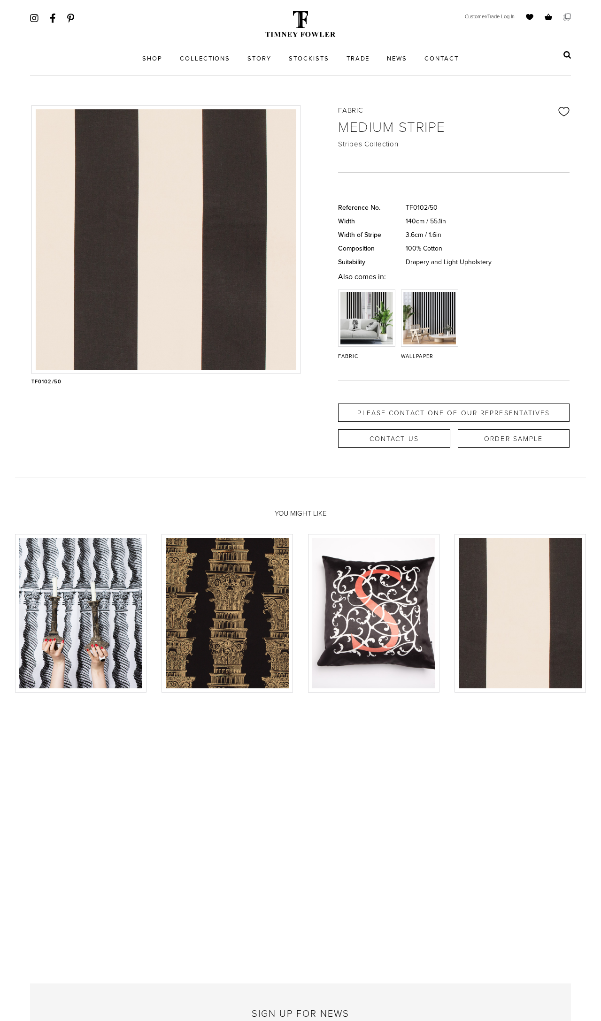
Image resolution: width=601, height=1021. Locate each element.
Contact (441, 58)
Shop (152, 58)
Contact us (394, 438)
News (397, 58)
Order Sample (513, 438)
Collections (205, 58)
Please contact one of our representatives (453, 412)
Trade (358, 58)
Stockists (309, 58)
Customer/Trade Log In (490, 16)
